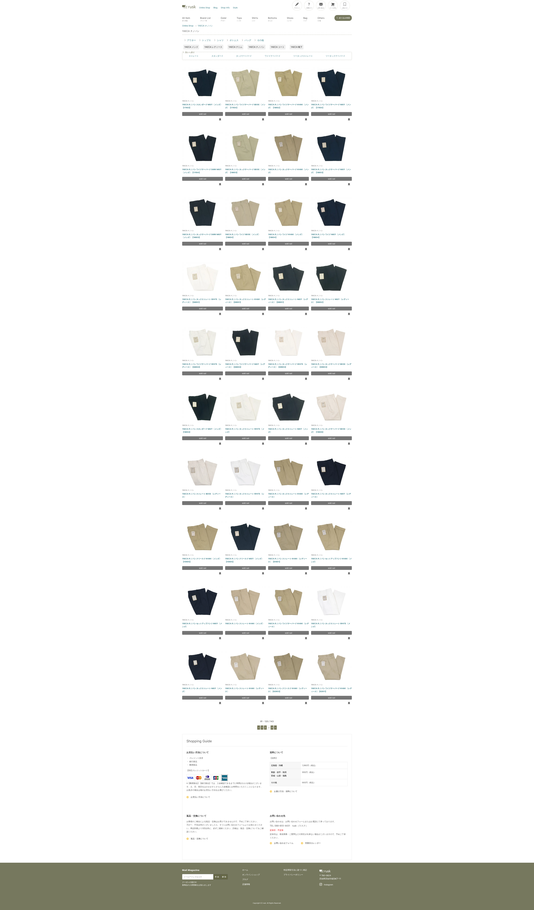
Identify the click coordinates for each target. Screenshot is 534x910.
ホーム (245, 870)
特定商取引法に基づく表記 (295, 870)
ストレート (194, 56)
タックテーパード (244, 56)
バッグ (247, 40)
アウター (191, 40)
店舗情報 (246, 884)
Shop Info (225, 7)
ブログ (245, 879)
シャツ (220, 40)
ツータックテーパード (335, 56)
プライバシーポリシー (293, 874)
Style (235, 7)
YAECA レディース (213, 47)
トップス (206, 40)
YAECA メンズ (191, 47)
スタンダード (217, 56)
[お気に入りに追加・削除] (220, 120)
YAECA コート (277, 47)
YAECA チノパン (256, 47)
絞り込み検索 (344, 18)
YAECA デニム (235, 47)
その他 (260, 40)
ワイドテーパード (272, 56)
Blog (215, 7)
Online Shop (204, 7)
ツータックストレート (303, 56)
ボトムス (234, 40)
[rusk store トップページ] (189, 7)
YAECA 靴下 (296, 47)
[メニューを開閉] (514, 5)
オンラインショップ (251, 874)
